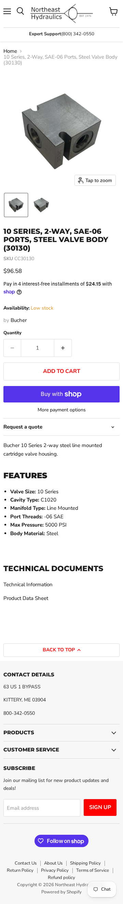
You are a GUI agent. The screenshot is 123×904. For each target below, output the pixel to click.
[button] (16, 205)
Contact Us (26, 863)
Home (10, 51)
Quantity (12, 333)
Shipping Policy (85, 863)
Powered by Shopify (61, 892)
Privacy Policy (55, 870)
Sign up (100, 807)
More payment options (62, 410)
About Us (53, 863)
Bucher (19, 320)
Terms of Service (92, 870)
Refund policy (61, 878)
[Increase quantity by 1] (63, 348)
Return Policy (20, 870)
